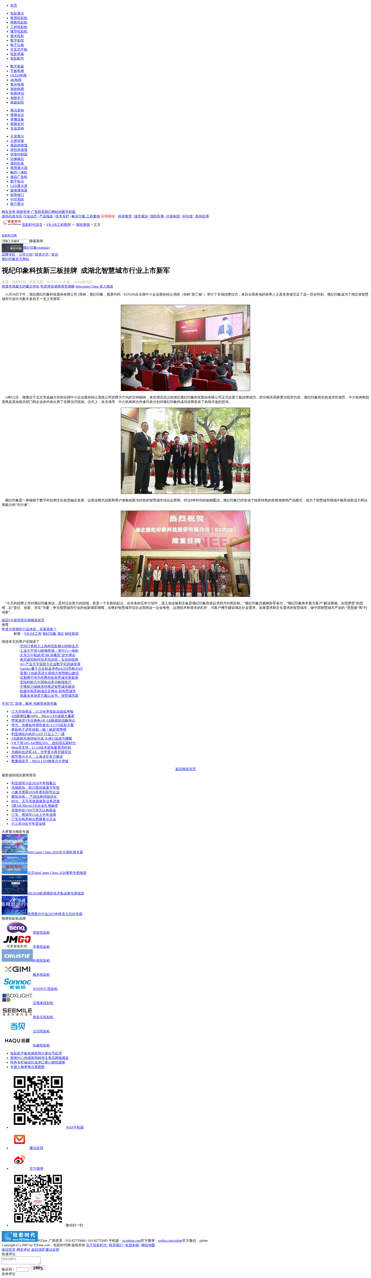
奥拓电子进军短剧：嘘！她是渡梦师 (38, 729)
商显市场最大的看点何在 (21, 286)
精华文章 (45, 1058)
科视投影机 (41, 960)
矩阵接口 (17, 195)
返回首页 (8, 1249)
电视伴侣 (17, 93)
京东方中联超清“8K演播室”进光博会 (47, 655)
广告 (34, 212)
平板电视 (17, 71)
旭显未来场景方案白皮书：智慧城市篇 (49, 695)
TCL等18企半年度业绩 (28, 823)
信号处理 (55, 1053)
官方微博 (36, 1168)
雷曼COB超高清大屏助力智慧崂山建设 (49, 673)
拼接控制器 (18, 154)
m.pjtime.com (131, 1240)
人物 (20, 1067)
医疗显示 (17, 204)
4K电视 (15, 80)
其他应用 (202, 216)
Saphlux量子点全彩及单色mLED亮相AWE (51, 668)
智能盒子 (17, 98)
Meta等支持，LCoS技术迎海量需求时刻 (41, 747)
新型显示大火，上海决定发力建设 (37, 756)
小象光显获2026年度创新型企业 (35, 792)
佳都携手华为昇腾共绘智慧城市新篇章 (49, 677)
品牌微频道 (60, 1058)
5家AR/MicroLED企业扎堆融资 (34, 805)
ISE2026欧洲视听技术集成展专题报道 (55, 893)
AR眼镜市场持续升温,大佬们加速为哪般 (41, 738)
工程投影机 (18, 27)
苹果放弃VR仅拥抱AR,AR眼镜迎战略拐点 (43, 720)
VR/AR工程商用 (58, 224)
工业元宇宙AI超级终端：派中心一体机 (49, 650)
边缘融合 (17, 159)
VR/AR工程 (33, 633)
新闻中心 (17, 1058)
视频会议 (17, 115)
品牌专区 (8, 254)
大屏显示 (17, 136)
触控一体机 (18, 172)
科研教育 (125, 216)
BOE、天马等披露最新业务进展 (35, 801)
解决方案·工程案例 (85, 216)
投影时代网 (9, 235)
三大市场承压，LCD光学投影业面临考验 (42, 711)
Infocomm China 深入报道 (94, 286)
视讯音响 (17, 110)
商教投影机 (18, 22)
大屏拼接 (17, 141)
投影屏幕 (17, 54)
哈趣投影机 (41, 1045)
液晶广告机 (18, 177)
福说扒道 (31, 1062)
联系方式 (42, 254)
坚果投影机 (41, 947)
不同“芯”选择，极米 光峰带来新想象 (29, 703)
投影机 (15, 1053)
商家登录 (23, 212)
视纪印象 (49, 633)
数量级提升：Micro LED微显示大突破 (39, 761)
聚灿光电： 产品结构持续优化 (34, 796)
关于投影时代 (96, 1245)
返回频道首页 (185, 769)
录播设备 (17, 119)
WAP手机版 (75, 1127)
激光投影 (17, 36)
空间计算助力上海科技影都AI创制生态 (49, 646)
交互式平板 (18, 49)
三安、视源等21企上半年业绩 (33, 814)
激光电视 (17, 84)
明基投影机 (41, 932)
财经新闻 (83, 224)
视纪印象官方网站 (15, 259)
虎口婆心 (45, 1062)
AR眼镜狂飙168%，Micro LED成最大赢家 (43, 716)
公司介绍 (26, 254)
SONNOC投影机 (45, 989)
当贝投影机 (41, 1031)
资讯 (54, 254)
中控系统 (17, 199)
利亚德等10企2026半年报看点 (33, 783)
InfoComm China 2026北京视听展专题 (55, 852)
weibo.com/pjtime (170, 1240)
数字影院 (17, 40)
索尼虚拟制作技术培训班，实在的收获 (49, 659)
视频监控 (17, 124)
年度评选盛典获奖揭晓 (57, 286)
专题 (13, 1067)
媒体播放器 (18, 190)
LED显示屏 (18, 186)
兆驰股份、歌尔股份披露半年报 (35, 787)
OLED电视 (18, 75)
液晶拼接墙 (18, 145)
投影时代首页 (32, 224)
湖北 (60, 633)
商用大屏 (41, 1053)
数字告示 (17, 181)
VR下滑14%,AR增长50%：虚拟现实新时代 (43, 743)
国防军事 (157, 216)
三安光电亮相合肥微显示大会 (33, 819)
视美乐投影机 (43, 1017)
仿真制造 (173, 216)
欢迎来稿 (132, 1245)
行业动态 (30, 216)
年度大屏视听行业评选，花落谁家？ (29, 629)
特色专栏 (17, 1062)
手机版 (70, 212)
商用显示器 (18, 168)
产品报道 (46, 216)
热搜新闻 (31, 1058)
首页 (13, 5)
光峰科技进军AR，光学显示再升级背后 (41, 752)
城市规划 (141, 216)
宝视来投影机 (43, 1003)
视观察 (39, 1067)
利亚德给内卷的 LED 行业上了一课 (38, 734)
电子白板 (17, 45)
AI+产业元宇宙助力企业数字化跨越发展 (50, 664)
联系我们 (45, 212)
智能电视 (17, 89)
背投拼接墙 (18, 150)
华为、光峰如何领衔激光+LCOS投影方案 (42, 725)
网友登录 (8, 212)
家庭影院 (17, 102)
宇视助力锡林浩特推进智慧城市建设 (47, 686)
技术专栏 (62, 216)
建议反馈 (36, 1148)
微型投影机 (18, 31)
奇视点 (29, 1067)
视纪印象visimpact (36, 247)
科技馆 (187, 216)
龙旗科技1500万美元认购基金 (33, 810)
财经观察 (58, 1062)
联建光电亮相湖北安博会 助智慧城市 (48, 691)
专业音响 (17, 128)
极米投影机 (41, 974)
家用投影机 (18, 18)
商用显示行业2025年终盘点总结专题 (54, 914)
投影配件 (17, 58)
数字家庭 (17, 66)
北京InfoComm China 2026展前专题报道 (57, 873)
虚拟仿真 (17, 163)
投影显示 (17, 13)
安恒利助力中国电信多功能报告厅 (45, 682)
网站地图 (58, 212)
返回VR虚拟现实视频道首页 (23, 620)
